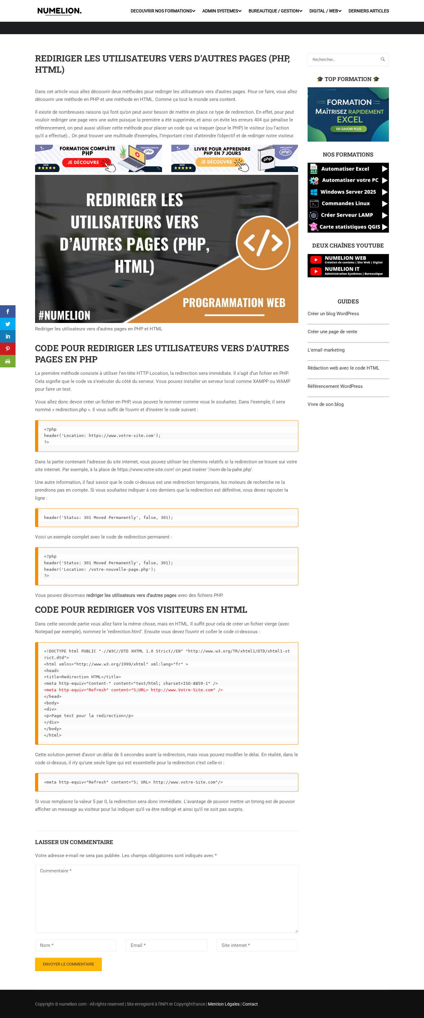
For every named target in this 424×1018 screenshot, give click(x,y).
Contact (250, 1004)
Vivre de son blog (326, 404)
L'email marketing (326, 350)
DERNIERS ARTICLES (369, 10)
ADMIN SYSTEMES (220, 10)
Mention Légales (224, 1004)
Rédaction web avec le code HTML (343, 368)
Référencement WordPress (335, 386)
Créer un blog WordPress (333, 313)
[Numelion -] (59, 10)
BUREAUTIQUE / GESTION (274, 10)
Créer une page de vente (332, 331)
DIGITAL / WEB (323, 10)
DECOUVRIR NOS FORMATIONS (161, 10)
